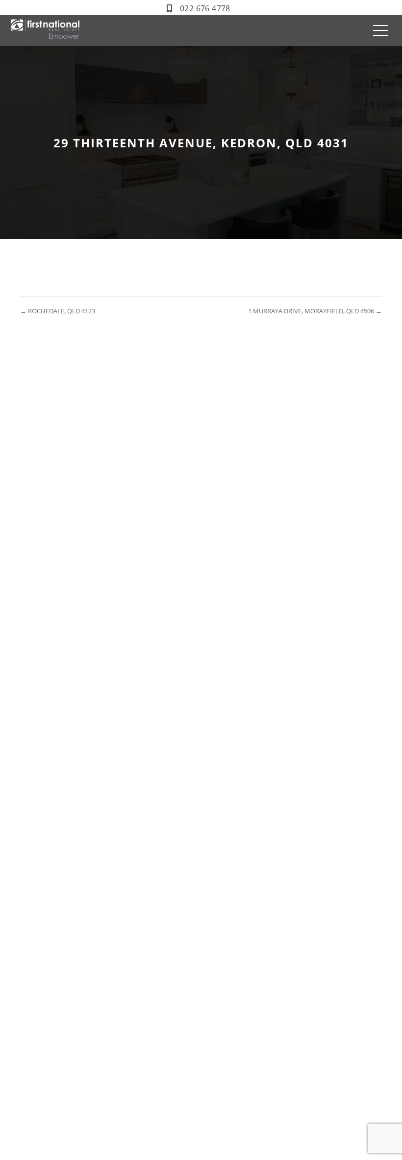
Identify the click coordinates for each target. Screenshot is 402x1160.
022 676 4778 (205, 8)
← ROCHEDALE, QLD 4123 (57, 310)
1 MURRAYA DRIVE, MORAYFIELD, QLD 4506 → (315, 310)
